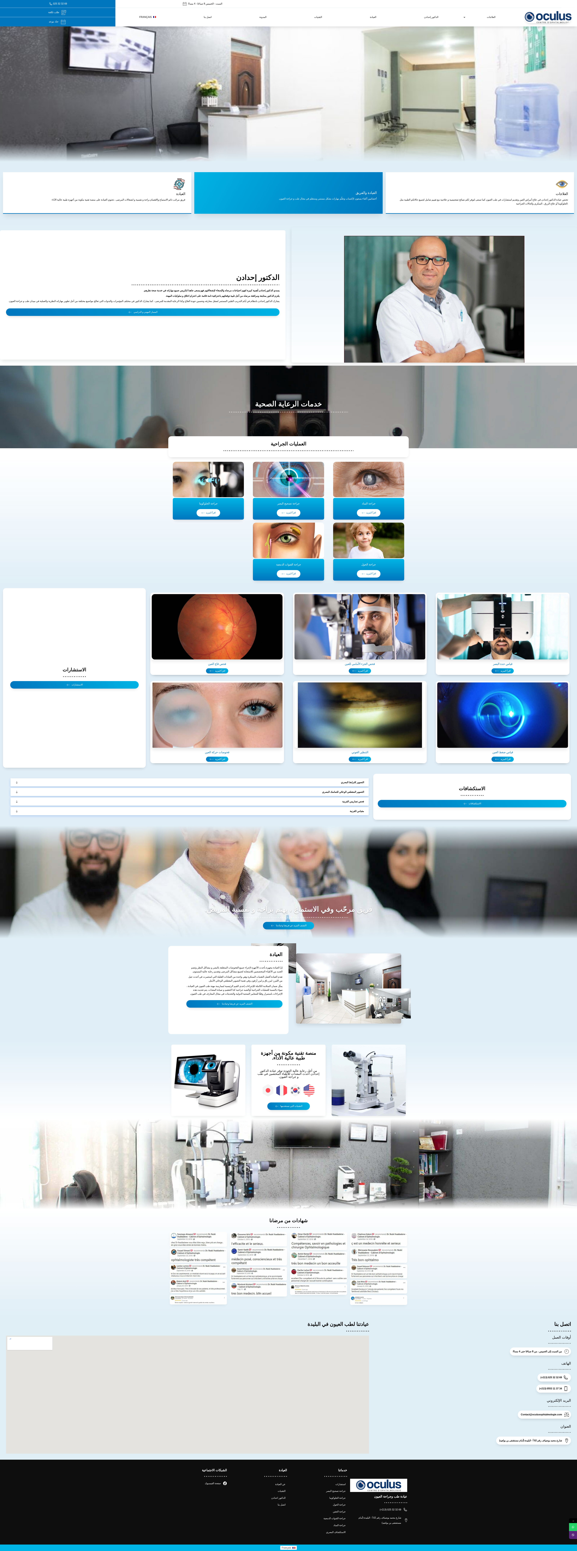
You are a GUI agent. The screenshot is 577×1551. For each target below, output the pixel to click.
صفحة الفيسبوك (213, 1483)
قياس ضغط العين (502, 752)
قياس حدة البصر (502, 663)
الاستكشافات (474, 803)
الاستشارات (77, 684)
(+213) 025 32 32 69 (551, 1377)
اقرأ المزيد (371, 512)
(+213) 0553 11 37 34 (550, 1388)
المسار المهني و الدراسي (145, 312)
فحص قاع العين (217, 663)
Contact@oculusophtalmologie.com (541, 1414)
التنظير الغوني (360, 752)
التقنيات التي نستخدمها (291, 1106)
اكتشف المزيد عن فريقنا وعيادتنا (291, 925)
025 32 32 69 (59, 3)
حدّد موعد (54, 21)
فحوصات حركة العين (217, 752)
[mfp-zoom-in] (198, 1239)
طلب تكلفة (54, 12)
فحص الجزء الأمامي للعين (360, 663)
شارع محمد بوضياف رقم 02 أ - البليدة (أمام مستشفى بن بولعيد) (530, 1440)
